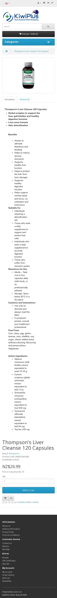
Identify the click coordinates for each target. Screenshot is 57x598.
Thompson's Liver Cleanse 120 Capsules (31, 51)
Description (10, 99)
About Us (6, 526)
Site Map (6, 549)
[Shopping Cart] (48, 3)
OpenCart (17, 592)
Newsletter (7, 581)
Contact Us (7, 543)
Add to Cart (28, 490)
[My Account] (39, 3)
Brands (5, 557)
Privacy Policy (8, 532)
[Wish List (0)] (44, 3)
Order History (8, 575)
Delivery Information (11, 529)
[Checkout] (52, 3)
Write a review (32, 502)
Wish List (6, 578)
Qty (3, 476)
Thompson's (14, 453)
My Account (7, 572)
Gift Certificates (9, 560)
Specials (5, 563)
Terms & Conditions (10, 535)
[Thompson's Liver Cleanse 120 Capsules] (28, 75)
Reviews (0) (24, 99)
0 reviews (21, 502)
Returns (5, 546)
